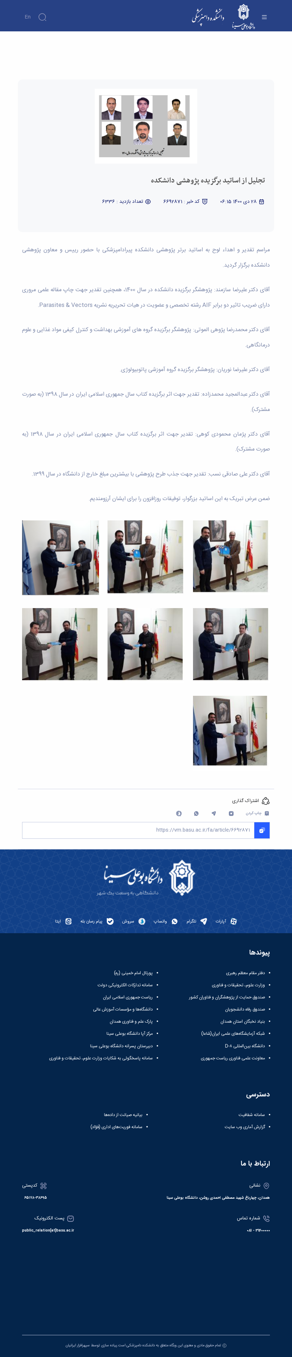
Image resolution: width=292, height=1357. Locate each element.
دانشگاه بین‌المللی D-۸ (245, 1046)
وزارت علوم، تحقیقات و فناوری (238, 985)
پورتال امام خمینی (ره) (133, 973)
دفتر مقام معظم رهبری (245, 973)
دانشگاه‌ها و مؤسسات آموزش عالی (123, 1009)
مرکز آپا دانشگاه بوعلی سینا (129, 1033)
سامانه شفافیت (252, 1115)
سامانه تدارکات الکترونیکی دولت (125, 985)
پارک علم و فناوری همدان (131, 1021)
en (28, 17)
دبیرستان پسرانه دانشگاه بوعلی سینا (121, 1046)
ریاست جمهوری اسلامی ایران (128, 997)
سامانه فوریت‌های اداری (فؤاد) (116, 1127)
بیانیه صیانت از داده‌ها (123, 1115)
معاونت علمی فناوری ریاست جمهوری (233, 1058)
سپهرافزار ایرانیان (78, 1345)
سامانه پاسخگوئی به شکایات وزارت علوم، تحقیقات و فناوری (101, 1058)
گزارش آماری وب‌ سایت (245, 1127)
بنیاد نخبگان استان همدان (242, 1021)
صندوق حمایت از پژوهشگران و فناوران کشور (227, 997)
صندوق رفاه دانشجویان (245, 1009)
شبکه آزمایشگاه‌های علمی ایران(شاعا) (233, 1033)
